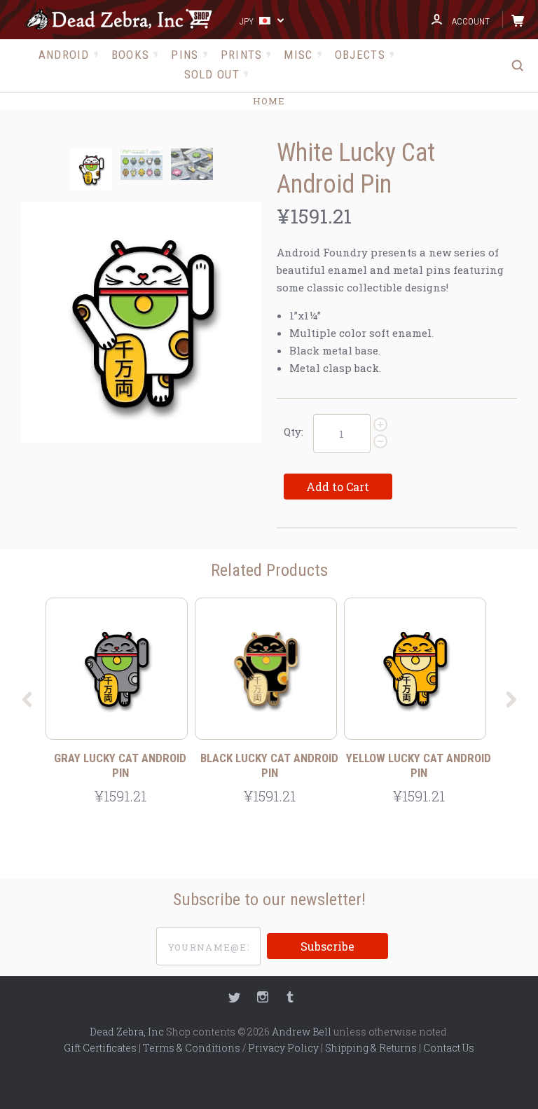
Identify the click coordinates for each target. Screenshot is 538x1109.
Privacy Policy (283, 1047)
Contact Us (448, 1047)
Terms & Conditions (191, 1047)
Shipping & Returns (371, 1047)
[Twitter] (234, 998)
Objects (360, 55)
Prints (242, 55)
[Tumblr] (290, 998)
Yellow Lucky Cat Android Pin (418, 765)
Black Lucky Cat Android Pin (269, 765)
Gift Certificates (100, 1047)
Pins (184, 55)
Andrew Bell (301, 1031)
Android (64, 55)
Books (130, 55)
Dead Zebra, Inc (127, 1031)
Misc (298, 55)
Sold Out (212, 74)
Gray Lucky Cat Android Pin (120, 765)
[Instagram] (262, 998)
